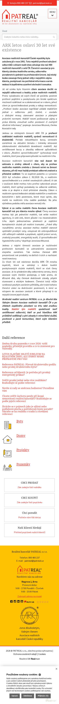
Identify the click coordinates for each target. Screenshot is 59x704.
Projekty (22, 450)
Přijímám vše (43, 696)
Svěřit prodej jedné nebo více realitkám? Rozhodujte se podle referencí (24, 381)
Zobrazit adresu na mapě (29, 596)
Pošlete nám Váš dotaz (29, 517)
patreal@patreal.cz (42, 3)
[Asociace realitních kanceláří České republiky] (29, 615)
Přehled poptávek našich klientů (29, 532)
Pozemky (23, 464)
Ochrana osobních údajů (25, 654)
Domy (20, 435)
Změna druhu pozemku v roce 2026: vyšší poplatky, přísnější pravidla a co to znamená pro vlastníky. (28, 346)
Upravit (15, 696)
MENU (52, 11)
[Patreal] (20, 16)
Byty (19, 421)
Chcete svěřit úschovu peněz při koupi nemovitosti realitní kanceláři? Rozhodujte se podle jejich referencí (27, 398)
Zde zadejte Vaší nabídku (29, 487)
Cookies (42, 654)
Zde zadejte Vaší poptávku (29, 502)
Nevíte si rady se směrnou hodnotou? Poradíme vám (28, 389)
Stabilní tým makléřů (23, 309)
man (35, 658)
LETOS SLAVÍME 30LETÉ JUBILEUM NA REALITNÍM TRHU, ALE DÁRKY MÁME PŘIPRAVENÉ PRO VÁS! (23, 356)
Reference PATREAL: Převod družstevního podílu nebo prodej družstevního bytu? (29, 365)
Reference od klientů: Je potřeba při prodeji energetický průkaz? (26, 373)
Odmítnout (27, 696)
